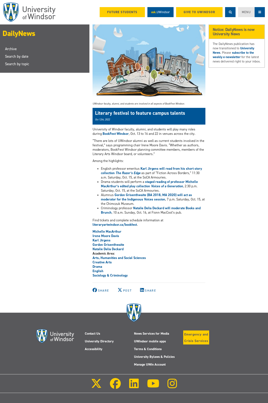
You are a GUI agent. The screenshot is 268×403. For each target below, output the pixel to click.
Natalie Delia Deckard (108, 249)
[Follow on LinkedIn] (133, 386)
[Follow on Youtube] (153, 386)
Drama (97, 266)
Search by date (16, 56)
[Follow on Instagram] (172, 386)
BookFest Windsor (116, 133)
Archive (11, 48)
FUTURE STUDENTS (122, 12)
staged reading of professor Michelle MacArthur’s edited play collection (149, 184)
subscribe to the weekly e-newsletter (233, 54)
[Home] (29, 12)
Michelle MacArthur (107, 231)
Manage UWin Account (150, 364)
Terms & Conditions (148, 349)
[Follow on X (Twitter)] (96, 386)
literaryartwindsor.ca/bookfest (115, 224)
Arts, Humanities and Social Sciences (119, 258)
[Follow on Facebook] (115, 386)
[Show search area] (230, 12)
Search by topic (17, 63)
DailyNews (19, 33)
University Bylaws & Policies (154, 357)
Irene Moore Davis (106, 236)
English (98, 271)
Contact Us (92, 333)
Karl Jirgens (102, 240)
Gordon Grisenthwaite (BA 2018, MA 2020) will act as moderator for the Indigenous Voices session (146, 197)
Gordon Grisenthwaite (108, 244)
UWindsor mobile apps (150, 341)
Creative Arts (102, 262)
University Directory (99, 341)
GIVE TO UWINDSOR (199, 12)
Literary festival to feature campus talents (140, 113)
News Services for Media (151, 333)
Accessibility (93, 349)
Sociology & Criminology (110, 275)
